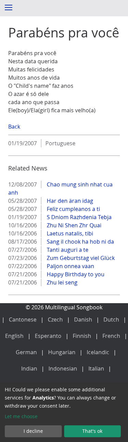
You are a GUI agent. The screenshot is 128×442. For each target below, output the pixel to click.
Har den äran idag (69, 200)
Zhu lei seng (61, 282)
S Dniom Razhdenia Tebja (78, 217)
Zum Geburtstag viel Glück (80, 258)
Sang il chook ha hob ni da (79, 241)
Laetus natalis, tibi (69, 233)
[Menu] (8, 7)
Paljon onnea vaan (69, 266)
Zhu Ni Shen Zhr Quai (73, 225)
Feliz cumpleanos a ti (72, 209)
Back (14, 126)
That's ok (92, 431)
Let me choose (21, 416)
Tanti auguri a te (66, 249)
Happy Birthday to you (74, 274)
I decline (33, 431)
